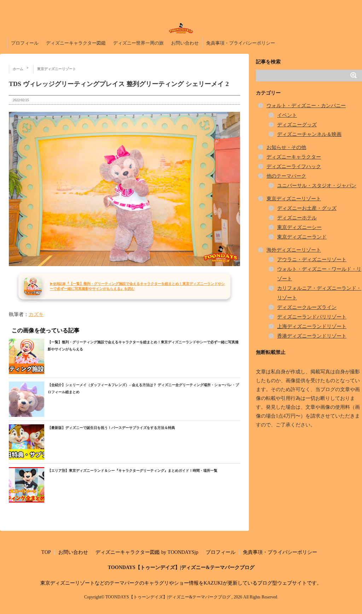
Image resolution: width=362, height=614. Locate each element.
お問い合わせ (185, 43)
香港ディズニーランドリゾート (311, 336)
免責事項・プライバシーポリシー (240, 43)
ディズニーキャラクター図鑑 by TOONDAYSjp (146, 552)
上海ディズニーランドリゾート (311, 326)
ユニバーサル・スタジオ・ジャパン (316, 185)
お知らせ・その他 (286, 147)
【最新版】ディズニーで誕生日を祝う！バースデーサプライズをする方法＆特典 (111, 428)
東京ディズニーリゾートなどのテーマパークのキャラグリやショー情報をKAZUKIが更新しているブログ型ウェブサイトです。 (181, 583)
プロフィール (25, 43)
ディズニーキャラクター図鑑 (76, 43)
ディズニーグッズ (297, 124)
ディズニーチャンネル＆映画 (309, 134)
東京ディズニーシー (299, 227)
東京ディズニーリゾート (294, 198)
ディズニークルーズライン (307, 307)
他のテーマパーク (286, 176)
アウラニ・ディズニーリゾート (311, 259)
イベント (287, 115)
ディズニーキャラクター (294, 157)
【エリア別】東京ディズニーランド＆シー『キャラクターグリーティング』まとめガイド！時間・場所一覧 (132, 470)
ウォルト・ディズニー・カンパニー (306, 105)
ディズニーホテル (297, 217)
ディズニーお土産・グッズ (307, 208)
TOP (46, 552)
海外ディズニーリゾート (294, 250)
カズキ (36, 314)
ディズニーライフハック (294, 166)
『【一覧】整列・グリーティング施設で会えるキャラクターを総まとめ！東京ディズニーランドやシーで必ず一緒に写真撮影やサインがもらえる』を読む (137, 286)
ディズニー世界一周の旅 (138, 43)
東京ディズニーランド (302, 237)
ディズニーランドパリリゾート (311, 317)
